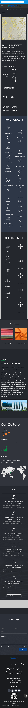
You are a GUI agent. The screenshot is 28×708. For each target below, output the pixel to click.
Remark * (3, 636)
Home (2, 10)
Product (7, 10)
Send (23, 649)
